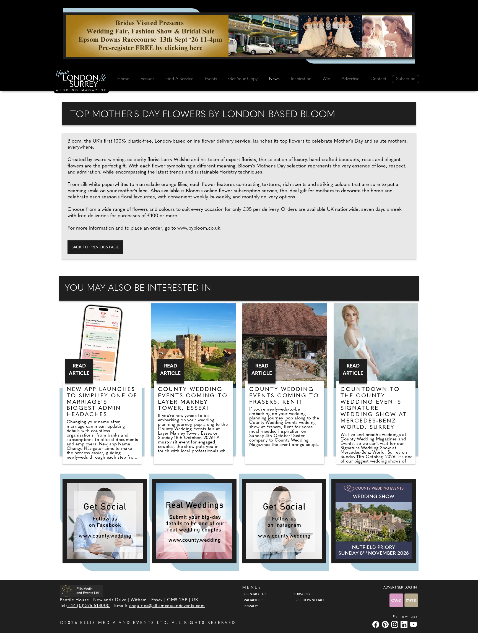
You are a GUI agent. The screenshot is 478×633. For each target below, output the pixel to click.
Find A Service (179, 79)
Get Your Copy (243, 79)
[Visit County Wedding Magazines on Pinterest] (386, 624)
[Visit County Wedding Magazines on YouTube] (414, 624)
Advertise (350, 79)
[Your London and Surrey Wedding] (81, 81)
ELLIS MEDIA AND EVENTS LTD (123, 623)
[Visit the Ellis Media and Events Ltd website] (81, 591)
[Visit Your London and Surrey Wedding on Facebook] (376, 624)
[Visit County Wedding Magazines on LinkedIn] (405, 624)
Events (211, 79)
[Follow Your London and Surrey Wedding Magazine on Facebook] (105, 521)
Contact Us (255, 594)
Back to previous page (95, 247)
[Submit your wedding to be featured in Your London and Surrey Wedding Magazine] (194, 521)
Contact (378, 79)
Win (326, 79)
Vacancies (253, 600)
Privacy (251, 606)
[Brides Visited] (239, 36)
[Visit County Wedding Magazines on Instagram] (395, 624)
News (274, 79)
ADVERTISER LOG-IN (400, 587)
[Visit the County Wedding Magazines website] (411, 600)
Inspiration (301, 79)
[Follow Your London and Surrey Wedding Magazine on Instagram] (284, 521)
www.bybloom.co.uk (198, 228)
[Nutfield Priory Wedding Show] (373, 521)
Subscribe (405, 79)
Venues (147, 79)
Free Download (308, 600)
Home (123, 79)
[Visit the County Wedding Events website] (396, 600)
